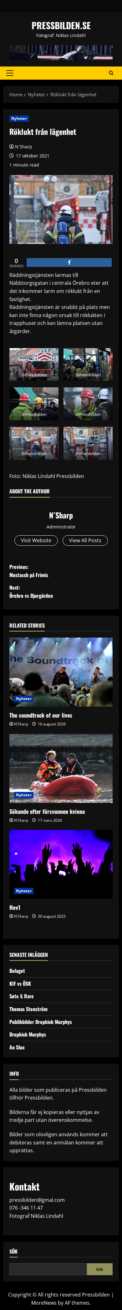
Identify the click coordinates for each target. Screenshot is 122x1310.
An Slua (16, 1047)
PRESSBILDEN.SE (61, 25)
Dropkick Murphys (27, 1034)
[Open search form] (111, 73)
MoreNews (44, 1302)
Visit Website (36, 540)
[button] (10, 73)
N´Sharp (23, 147)
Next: (31, 591)
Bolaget (17, 970)
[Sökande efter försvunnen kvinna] (61, 768)
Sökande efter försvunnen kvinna (47, 811)
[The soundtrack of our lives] (61, 672)
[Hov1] (61, 864)
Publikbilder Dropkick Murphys (40, 1022)
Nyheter (19, 118)
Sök (13, 1251)
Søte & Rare (21, 996)
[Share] (69, 262)
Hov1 (14, 907)
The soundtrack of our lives (40, 715)
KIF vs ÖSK (20, 983)
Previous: (28, 571)
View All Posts (85, 540)
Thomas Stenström (28, 1009)
